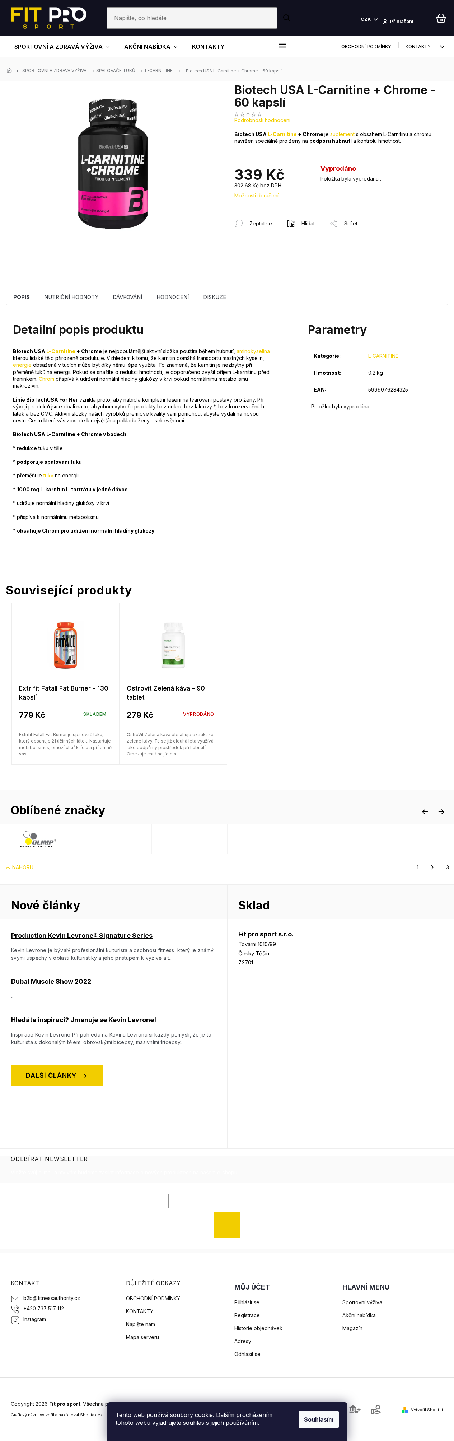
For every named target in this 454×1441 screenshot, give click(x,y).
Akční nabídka (359, 1315)
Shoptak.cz (91, 1414)
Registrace (247, 1315)
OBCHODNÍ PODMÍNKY (366, 46)
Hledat (287, 18)
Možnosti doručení (256, 195)
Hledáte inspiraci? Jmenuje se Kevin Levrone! (83, 1020)
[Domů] (11, 71)
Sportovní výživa (362, 1302)
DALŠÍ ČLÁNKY (51, 1075)
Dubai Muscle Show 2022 (51, 981)
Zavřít (273, 216)
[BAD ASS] (294, 839)
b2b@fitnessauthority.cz (51, 1298)
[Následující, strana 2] (432, 867)
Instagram (34, 1319)
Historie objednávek (258, 1328)
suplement (342, 134)
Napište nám (140, 1324)
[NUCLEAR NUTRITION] (218, 839)
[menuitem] (62, 46)
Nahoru (22, 867)
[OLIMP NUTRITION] (66, 839)
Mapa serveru (142, 1337)
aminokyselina (253, 351)
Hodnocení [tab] (172, 297)
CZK (366, 19)
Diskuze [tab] (214, 297)
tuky (48, 475)
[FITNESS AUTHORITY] (369, 839)
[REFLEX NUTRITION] (142, 839)
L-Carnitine (282, 134)
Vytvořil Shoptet (427, 1409)
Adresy (242, 1341)
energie (22, 365)
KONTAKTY (418, 46)
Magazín (352, 1328)
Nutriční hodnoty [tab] (71, 297)
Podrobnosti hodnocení (262, 120)
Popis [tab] (21, 297)
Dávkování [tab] (127, 297)
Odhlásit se (247, 1354)
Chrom (46, 379)
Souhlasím (318, 1419)
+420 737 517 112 (43, 1308)
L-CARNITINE (383, 356)
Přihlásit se (230, 1225)
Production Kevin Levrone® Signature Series (82, 935)
